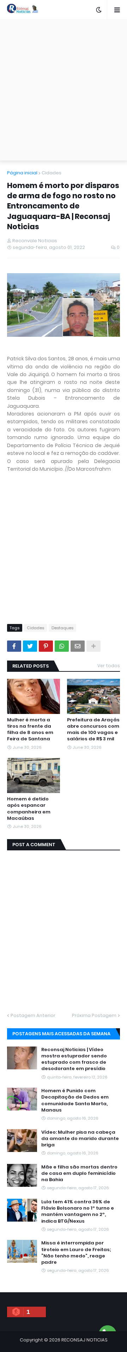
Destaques (62, 628)
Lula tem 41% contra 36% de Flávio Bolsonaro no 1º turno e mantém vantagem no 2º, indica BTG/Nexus (77, 1211)
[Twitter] (30, 646)
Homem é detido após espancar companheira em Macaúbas (28, 809)
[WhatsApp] (62, 646)
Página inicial (22, 172)
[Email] (78, 646)
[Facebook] (14, 646)
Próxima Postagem (94, 1015)
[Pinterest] (46, 646)
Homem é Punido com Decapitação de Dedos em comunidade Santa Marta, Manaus (75, 1100)
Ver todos (108, 666)
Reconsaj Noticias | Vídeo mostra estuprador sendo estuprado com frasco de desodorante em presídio (74, 1059)
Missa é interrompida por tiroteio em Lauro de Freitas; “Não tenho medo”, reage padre (76, 1253)
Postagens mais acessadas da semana (61, 1033)
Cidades (51, 172)
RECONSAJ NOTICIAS (84, 1340)
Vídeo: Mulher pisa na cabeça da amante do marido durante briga (80, 1138)
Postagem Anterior (33, 1015)
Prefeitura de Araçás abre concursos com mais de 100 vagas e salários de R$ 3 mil (93, 729)
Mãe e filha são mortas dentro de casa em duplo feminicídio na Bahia (79, 1173)
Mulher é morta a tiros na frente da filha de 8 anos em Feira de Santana (30, 729)
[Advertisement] (63, 90)
